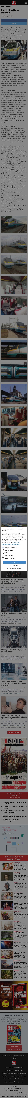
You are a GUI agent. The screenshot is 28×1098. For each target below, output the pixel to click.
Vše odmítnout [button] (14, 565)
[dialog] (14, 549)
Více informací (16, 542)
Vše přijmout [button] (14, 562)
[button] (14, 544)
